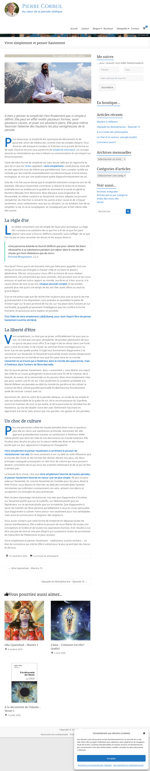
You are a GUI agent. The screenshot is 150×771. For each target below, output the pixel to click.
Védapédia (122, 28)
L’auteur (85, 28)
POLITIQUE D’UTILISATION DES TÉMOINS (95, 765)
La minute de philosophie (45, 556)
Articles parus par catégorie (112, 195)
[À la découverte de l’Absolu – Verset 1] (24, 665)
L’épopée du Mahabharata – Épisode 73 (118, 126)
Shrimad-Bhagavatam (20, 256)
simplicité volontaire (64, 149)
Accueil (74, 28)
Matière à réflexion (107, 121)
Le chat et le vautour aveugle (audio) (117, 137)
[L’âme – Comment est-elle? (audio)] (70, 602)
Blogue (96, 28)
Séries (100, 202)
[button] (144, 733)
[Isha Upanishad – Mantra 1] (24, 602)
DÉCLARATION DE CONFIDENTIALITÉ (128, 765)
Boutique (108, 28)
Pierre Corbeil (42, 6)
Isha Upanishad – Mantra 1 (21, 645)
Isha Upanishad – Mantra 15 (25, 568)
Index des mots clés (108, 198)
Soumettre (107, 87)
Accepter (111, 758)
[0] (144, 28)
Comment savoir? (106, 142)
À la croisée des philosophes (112, 132)
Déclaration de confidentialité (54, 734)
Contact (135, 28)
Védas (28, 166)
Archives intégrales (107, 191)
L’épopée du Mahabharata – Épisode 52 (64, 581)
